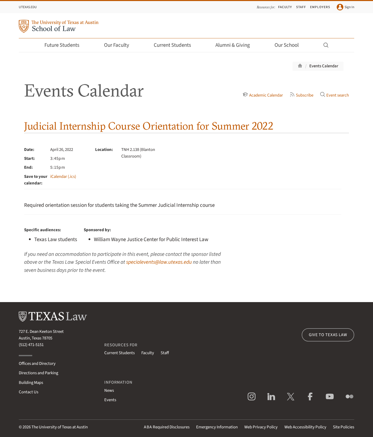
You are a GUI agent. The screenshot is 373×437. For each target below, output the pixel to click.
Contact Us (28, 392)
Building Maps (31, 383)
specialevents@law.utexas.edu (159, 262)
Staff (301, 7)
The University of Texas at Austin (59, 427)
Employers (320, 7)
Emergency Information (217, 427)
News (109, 390)
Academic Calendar (266, 95)
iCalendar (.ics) (63, 177)
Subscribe (304, 95)
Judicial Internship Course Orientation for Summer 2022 (149, 125)
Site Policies (343, 427)
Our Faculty (116, 45)
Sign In (349, 7)
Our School (287, 45)
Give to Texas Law (328, 335)
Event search (337, 95)
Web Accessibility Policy (305, 427)
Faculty (285, 7)
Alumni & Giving (232, 45)
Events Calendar (323, 66)
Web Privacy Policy (261, 427)
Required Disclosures (167, 427)
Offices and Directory (37, 364)
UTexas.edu (28, 7)
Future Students (61, 45)
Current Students (172, 45)
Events (110, 400)
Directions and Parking (38, 373)
